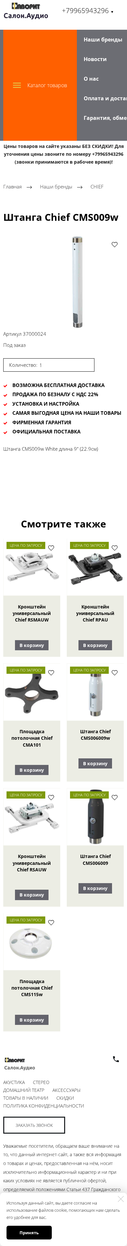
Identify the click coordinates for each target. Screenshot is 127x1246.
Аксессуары (66, 1090)
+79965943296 (88, 10)
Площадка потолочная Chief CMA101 (31, 738)
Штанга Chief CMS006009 (95, 859)
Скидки (65, 1098)
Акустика (14, 1082)
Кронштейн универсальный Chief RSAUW (32, 863)
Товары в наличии (25, 1098)
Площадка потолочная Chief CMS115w (31, 988)
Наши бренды (103, 39)
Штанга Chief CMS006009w (95, 734)
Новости (95, 59)
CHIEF (97, 187)
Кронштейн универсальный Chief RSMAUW (32, 613)
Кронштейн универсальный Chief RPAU (95, 613)
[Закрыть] (121, 1199)
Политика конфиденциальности (43, 1106)
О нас (91, 78)
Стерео (41, 1082)
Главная (12, 187)
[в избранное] (114, 244)
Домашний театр (23, 1090)
